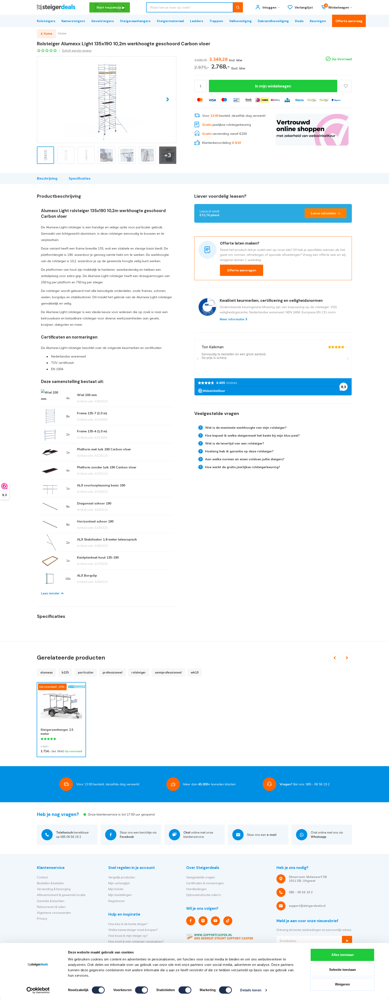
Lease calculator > (325, 213)
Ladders (196, 21)
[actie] (312, 129)
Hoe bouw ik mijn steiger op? (127, 935)
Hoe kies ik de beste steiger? (128, 924)
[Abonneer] (347, 941)
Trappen (216, 21)
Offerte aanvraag (348, 21)
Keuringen (318, 21)
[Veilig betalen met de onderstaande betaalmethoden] (200, 100)
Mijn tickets (116, 889)
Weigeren (342, 984)
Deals (299, 21)
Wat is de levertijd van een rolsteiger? (234, 443)
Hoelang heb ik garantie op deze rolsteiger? (239, 451)
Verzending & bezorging (53, 889)
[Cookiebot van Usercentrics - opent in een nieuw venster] (38, 990)
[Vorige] (335, 658)
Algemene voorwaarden (54, 912)
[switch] (141, 990)
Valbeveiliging (240, 21)
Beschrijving (47, 178)
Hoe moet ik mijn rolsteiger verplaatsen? (135, 941)
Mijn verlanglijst (119, 883)
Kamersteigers (73, 21)
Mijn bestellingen (120, 895)
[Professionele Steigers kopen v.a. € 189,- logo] (56, 7)
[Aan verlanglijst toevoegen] (345, 86)
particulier (86, 672)
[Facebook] (190, 920)
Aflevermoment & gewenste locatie (61, 895)
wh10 (195, 672)
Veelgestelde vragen (200, 877)
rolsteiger (138, 672)
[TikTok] (227, 920)
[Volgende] (347, 658)
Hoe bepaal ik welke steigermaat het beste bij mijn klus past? (252, 435)
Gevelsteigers (102, 21)
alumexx (46, 672)
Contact (42, 877)
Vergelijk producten (121, 877)
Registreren (116, 901)
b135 (65, 672)
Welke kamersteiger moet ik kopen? (133, 930)
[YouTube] (215, 920)
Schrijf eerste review (77, 50)
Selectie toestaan (342, 970)
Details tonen (250, 990)
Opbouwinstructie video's (203, 895)
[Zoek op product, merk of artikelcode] (238, 7)
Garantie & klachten (50, 901)
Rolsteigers (46, 21)
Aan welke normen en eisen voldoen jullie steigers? (244, 459)
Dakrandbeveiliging (273, 21)
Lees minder (50, 593)
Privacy (42, 918)
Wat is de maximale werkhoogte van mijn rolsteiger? (246, 428)
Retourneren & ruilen (51, 907)
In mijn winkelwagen (273, 86)
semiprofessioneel (168, 672)
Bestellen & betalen (50, 883)
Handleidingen (196, 889)
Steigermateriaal (170, 21)
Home (62, 33)
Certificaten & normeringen (205, 883)
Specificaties (79, 178)
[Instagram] (203, 920)
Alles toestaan (342, 955)
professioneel (112, 672)
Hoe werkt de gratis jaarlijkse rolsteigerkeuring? (242, 467)
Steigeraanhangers (135, 21)
